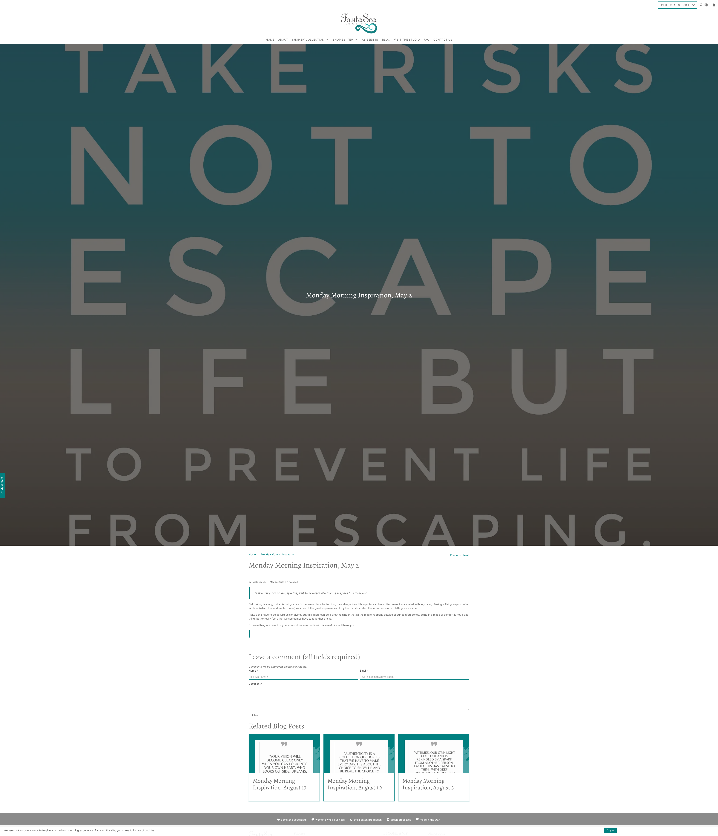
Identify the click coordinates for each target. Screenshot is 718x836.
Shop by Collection (308, 39)
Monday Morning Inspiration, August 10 (355, 784)
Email (364, 670)
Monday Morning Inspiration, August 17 (279, 784)
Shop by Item (343, 39)
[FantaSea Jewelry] (359, 23)
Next (466, 555)
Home (270, 39)
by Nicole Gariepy (257, 582)
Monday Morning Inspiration (278, 554)
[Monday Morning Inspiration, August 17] (284, 753)
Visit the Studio (407, 39)
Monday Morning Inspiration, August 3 (428, 784)
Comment (256, 683)
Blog (386, 39)
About (283, 39)
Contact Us (442, 39)
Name (253, 670)
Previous (455, 555)
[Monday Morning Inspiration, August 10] (359, 753)
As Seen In (370, 39)
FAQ (426, 39)
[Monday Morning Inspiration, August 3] (433, 753)
